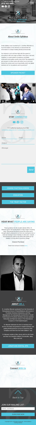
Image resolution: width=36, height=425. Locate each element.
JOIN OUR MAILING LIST (13, 405)
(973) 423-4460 (7, 3)
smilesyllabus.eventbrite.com (26, 130)
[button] (18, 73)
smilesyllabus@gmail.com (9, 130)
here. (26, 245)
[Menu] (32, 3)
